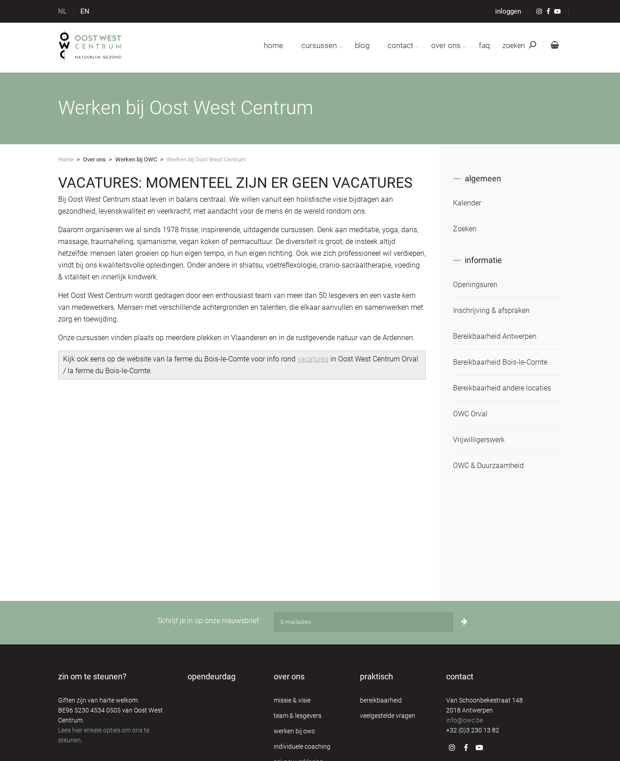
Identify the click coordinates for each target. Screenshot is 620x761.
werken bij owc (294, 731)
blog (362, 45)
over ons (446, 45)
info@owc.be (464, 720)
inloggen (508, 11)
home (273, 45)
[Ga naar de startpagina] (90, 45)
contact (400, 45)
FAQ (484, 45)
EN (84, 11)
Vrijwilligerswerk (479, 439)
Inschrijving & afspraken (491, 310)
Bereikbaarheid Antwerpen (494, 336)
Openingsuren (475, 284)
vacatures (313, 359)
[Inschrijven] (464, 622)
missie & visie (292, 700)
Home (66, 159)
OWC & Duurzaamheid (488, 465)
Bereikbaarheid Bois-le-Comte (500, 362)
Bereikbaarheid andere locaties (502, 388)
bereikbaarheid (381, 700)
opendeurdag (211, 676)
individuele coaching (302, 746)
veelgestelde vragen (387, 715)
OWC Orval (470, 414)
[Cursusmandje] (553, 45)
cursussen (319, 45)
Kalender (467, 203)
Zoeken (465, 228)
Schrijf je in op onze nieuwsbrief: (209, 620)
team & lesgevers (297, 715)
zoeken (514, 45)
